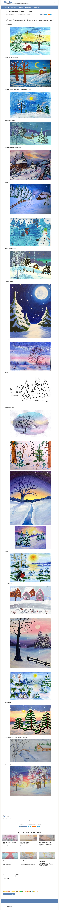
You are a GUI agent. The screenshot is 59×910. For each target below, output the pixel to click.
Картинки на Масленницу (8, 860)
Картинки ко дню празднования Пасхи (25, 843)
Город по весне (24, 860)
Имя (3, 874)
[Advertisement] (14, 806)
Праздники (13, 7)
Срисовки (7, 7)
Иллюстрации (28, 7)
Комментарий (6, 878)
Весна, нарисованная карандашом (44, 860)
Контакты (7, 901)
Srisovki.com (8, 2)
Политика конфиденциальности (18, 901)
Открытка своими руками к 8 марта (9, 843)
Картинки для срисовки (25, 14)
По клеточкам (37, 7)
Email (17, 874)
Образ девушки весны (45, 842)
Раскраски (20, 7)
